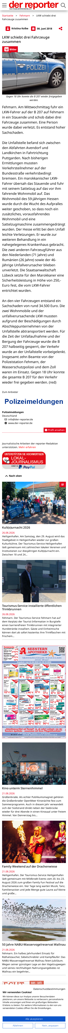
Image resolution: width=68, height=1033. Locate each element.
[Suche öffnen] (63, 5)
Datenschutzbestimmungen (49, 989)
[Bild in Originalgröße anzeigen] (34, 73)
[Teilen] (60, 28)
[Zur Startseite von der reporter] (34, 5)
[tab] (10, 49)
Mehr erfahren (27, 447)
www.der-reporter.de (20, 423)
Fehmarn (25, 15)
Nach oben (15, 475)
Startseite (7, 15)
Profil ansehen (56, 430)
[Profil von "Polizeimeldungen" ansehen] (34, 414)
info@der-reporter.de (20, 419)
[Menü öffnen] (4, 5)
